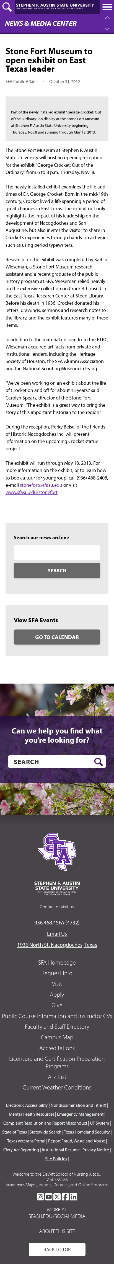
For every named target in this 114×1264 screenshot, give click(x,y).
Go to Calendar (57, 636)
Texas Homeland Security (87, 1132)
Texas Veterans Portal (26, 1141)
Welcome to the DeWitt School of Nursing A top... (57, 1174)
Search (57, 570)
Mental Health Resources (31, 1114)
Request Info (57, 973)
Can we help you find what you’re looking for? (57, 735)
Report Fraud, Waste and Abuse (76, 1141)
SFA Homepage (57, 962)
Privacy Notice (95, 1149)
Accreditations (57, 1048)
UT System (99, 1123)
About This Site (57, 1230)
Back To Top (57, 1249)
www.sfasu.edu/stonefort (32, 492)
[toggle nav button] (107, 7)
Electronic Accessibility (27, 1105)
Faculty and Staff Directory (57, 1026)
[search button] (98, 762)
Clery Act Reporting (21, 1149)
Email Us (57, 933)
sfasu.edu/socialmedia (57, 1216)
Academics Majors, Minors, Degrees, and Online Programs (57, 1184)
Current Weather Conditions (57, 1087)
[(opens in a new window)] (40, 1197)
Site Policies (56, 1158)
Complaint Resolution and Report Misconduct (45, 1123)
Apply (57, 994)
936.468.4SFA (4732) (57, 922)
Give (57, 1005)
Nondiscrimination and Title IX (78, 1105)
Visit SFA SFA (57, 1179)
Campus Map (57, 1037)
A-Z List (57, 1077)
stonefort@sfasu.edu (41, 485)
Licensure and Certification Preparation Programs (57, 1062)
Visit (57, 983)
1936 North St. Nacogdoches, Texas (57, 944)
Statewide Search (45, 1132)
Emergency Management (80, 1114)
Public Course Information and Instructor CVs (57, 1016)
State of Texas (14, 1132)
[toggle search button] (7, 7)
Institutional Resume (61, 1149)
